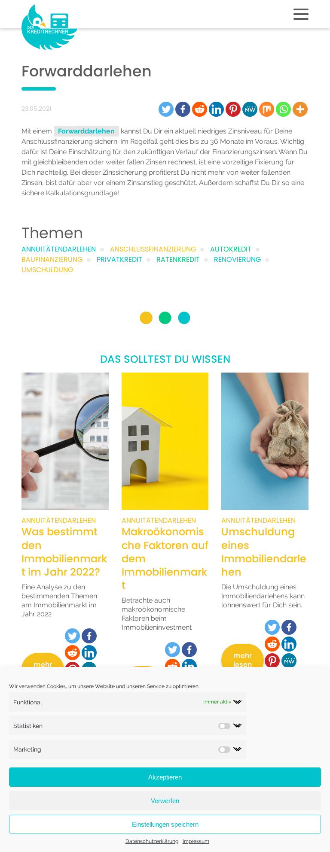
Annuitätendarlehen (58, 249)
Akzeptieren (165, 777)
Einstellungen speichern (165, 824)
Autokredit (230, 249)
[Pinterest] (233, 109)
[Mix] (266, 109)
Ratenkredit (178, 259)
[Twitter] (166, 109)
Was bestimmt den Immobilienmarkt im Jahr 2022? (64, 552)
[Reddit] (199, 109)
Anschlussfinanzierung (57, 141)
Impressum (196, 841)
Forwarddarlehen (86, 131)
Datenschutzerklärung (151, 841)
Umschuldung (47, 270)
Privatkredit (119, 259)
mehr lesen (242, 660)
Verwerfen (165, 800)
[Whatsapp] (283, 109)
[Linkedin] (216, 109)
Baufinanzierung (51, 259)
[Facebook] (182, 109)
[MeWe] (249, 109)
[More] (300, 109)
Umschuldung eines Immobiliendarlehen (263, 552)
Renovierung (237, 259)
